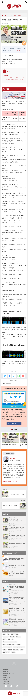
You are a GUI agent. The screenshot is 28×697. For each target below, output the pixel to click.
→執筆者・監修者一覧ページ (10, 481)
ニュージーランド (14, 634)
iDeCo (4, 634)
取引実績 (6, 75)
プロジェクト (5, 636)
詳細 (18, 50)
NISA (8, 634)
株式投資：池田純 (13, 381)
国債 (12, 639)
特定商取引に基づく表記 (9, 673)
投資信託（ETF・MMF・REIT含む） (10, 641)
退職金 (21, 649)
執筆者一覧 (5, 671)
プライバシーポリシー (8, 677)
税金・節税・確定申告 (7, 647)
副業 (9, 639)
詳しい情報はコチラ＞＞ (14, 423)
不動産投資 (12, 636)
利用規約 (5, 675)
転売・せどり (16, 649)
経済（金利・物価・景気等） (19, 647)
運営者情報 (5, 669)
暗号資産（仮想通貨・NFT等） (9, 644)
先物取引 (4, 639)
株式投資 (9, 383)
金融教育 (13, 652)
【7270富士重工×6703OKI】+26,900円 (14, 79)
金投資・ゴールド (6, 652)
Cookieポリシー (7, 679)
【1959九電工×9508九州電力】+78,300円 (14, 77)
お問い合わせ (6, 681)
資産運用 (10, 649)
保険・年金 (18, 636)
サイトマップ (6, 683)
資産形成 (4, 649)
